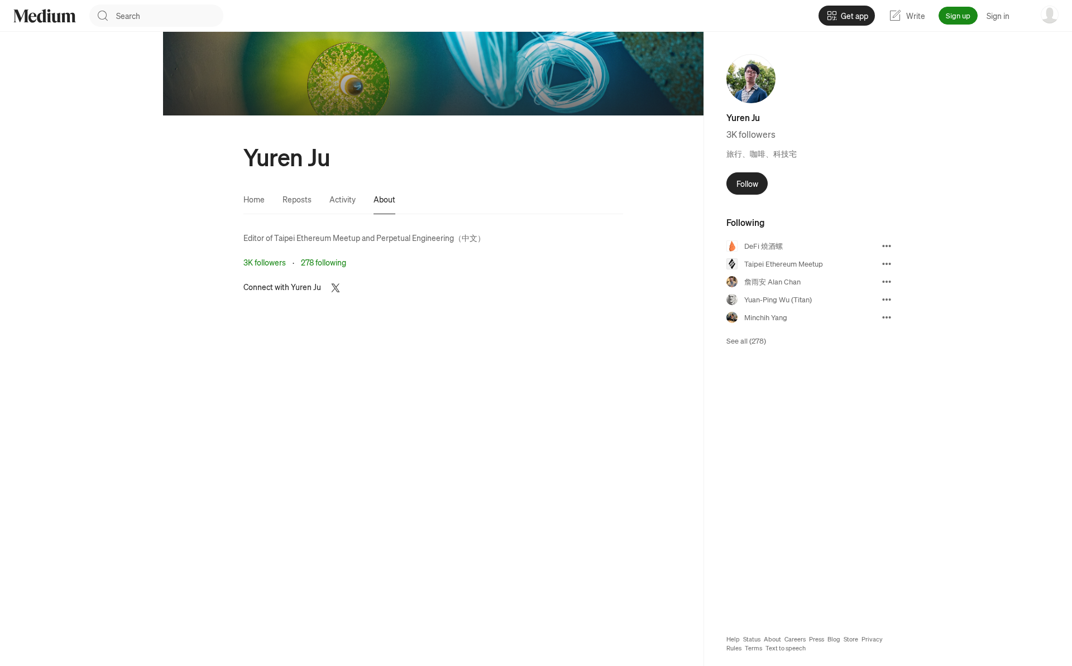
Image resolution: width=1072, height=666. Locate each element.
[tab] (254, 199)
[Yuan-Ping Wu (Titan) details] (887, 299)
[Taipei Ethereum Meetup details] (887, 264)
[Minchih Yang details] (887, 317)
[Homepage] (44, 16)
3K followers (264, 262)
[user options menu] (1050, 14)
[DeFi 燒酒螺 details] (887, 246)
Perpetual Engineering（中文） (430, 238)
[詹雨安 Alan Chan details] (887, 282)
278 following (323, 262)
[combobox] (169, 15)
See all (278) (746, 340)
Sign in (998, 16)
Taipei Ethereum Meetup (317, 238)
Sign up (958, 15)
